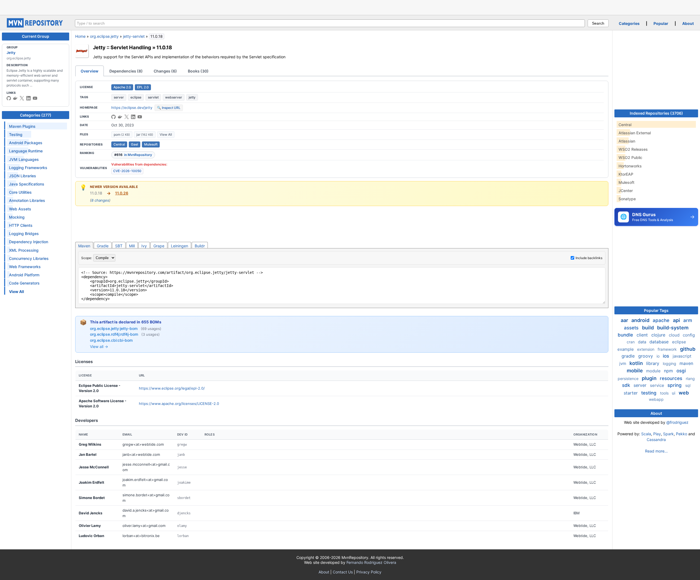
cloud (675, 335)
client (643, 335)
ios (666, 356)
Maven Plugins (22, 126)
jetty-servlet (134, 36)
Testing (15, 134)
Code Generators (24, 283)
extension (646, 349)
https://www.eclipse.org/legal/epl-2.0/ (172, 388)
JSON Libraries (22, 175)
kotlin (636, 363)
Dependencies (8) (126, 71)
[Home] (35, 26)
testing (649, 393)
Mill (132, 245)
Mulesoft (151, 144)
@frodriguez (677, 422)
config (689, 335)
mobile (635, 370)
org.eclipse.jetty (104, 36)
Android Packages (25, 142)
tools (665, 393)
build (648, 327)
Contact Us (343, 572)
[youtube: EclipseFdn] (35, 98)
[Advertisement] (350, 7)
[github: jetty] (9, 98)
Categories (629, 23)
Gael (134, 144)
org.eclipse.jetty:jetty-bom (114, 328)
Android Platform (24, 274)
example (626, 349)
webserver (173, 97)
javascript (682, 356)
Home (80, 36)
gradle (629, 356)
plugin (650, 378)
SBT (118, 245)
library (653, 363)
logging (670, 363)
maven (686, 363)
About (688, 23)
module (654, 370)
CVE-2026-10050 (127, 171)
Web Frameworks (25, 266)
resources (672, 378)
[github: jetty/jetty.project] (113, 117)
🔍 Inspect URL (168, 108)
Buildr (200, 245)
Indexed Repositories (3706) (656, 113)
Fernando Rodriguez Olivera (371, 562)
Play (657, 433)
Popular (661, 23)
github (687, 349)
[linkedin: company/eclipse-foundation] (28, 98)
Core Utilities (20, 192)
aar (625, 320)
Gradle (103, 245)
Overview (89, 71)
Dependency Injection (28, 241)
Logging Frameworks (28, 167)
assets (632, 327)
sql (687, 385)
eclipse (135, 97)
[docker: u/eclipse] (15, 98)
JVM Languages (24, 159)
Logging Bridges (24, 233)
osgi (681, 370)
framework (668, 349)
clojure (659, 335)
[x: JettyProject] (22, 98)
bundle (626, 335)
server (119, 97)
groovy (646, 356)
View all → (99, 346)
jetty (192, 97)
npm (669, 370)
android (641, 320)
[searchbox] (330, 23)
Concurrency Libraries (29, 258)
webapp (656, 399)
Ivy (144, 245)
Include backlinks (589, 258)
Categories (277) (35, 115)
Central (119, 144)
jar (144, 134)
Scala (646, 433)
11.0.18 (164, 47)
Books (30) (198, 71)
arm (687, 320)
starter (631, 393)
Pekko (681, 433)
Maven (84, 245)
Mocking (17, 217)
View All (166, 134)
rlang (690, 378)
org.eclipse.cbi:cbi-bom (111, 340)
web (684, 393)
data (642, 341)
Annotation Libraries (27, 200)
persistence (629, 378)
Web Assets (20, 209)
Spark (668, 433)
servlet (153, 97)
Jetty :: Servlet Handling (122, 47)
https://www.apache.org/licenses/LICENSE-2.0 (179, 403)
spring (675, 385)
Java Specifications (26, 184)
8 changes (100, 200)
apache (662, 320)
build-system (673, 327)
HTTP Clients (21, 225)
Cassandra (656, 439)
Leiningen (179, 245)
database (659, 341)
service (657, 385)
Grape (158, 245)
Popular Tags (656, 310)
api (677, 320)
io (659, 356)
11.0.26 (121, 193)
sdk (626, 385)
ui (674, 393)
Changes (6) (165, 71)
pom (122, 134)
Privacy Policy (368, 572)
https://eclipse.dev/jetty (131, 107)
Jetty (11, 52)
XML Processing (24, 250)
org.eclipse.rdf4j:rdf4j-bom (114, 334)
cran (631, 342)
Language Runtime (26, 151)
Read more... (656, 451)
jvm (623, 363)
